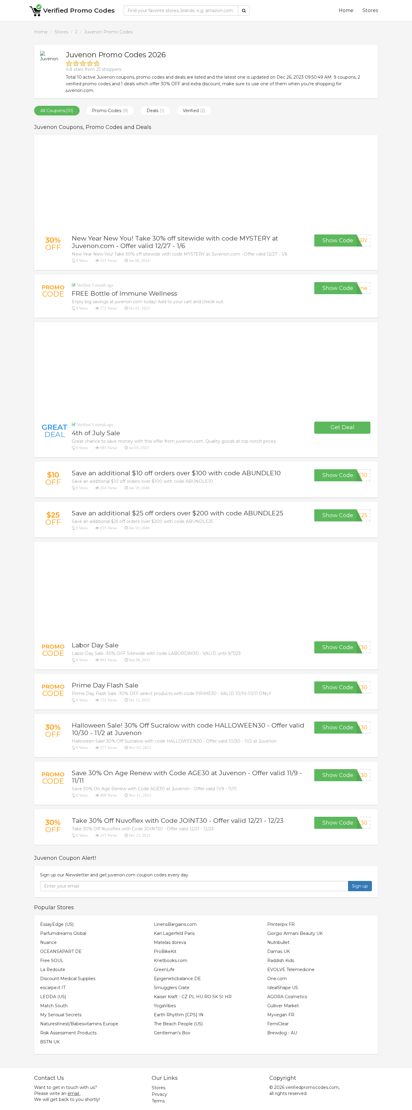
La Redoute (52, 969)
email (73, 1093)
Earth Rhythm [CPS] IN (179, 1014)
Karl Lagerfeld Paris (174, 933)
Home (346, 10)
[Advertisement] (206, 185)
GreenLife (164, 969)
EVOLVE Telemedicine (291, 969)
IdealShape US (282, 987)
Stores (370, 10)
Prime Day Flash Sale (105, 685)
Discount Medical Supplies (67, 978)
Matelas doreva (170, 942)
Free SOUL (51, 960)
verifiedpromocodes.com (312, 1087)
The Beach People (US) (178, 1024)
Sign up (360, 886)
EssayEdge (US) (57, 924)
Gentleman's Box (172, 1033)
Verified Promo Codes (79, 10)
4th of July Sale (96, 433)
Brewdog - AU (282, 1033)
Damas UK (278, 951)
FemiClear (278, 1024)
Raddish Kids (280, 960)
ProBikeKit (165, 951)
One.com (277, 978)
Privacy (159, 1094)
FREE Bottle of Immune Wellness (124, 293)
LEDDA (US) (53, 996)
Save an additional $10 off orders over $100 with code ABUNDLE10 (176, 473)
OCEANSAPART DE (61, 951)
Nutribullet (278, 942)
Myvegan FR (280, 1014)
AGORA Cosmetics (287, 996)
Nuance (48, 942)
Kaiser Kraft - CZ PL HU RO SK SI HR (193, 996)
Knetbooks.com (170, 960)
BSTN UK (50, 1042)
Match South (54, 1005)
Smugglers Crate (171, 987)
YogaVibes (165, 1005)
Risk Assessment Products (68, 1033)
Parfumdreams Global (63, 933)
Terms (158, 1101)
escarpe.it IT (52, 987)
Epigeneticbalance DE (177, 978)
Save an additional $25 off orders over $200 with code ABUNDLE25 (177, 513)
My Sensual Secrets (60, 1014)
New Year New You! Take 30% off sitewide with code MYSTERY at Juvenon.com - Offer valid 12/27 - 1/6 (175, 242)
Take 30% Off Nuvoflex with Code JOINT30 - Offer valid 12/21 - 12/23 (178, 820)
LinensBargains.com (175, 924)
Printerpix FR (281, 924)
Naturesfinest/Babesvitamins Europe (79, 1024)
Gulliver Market (283, 1005)
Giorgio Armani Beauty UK (295, 933)
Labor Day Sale (95, 645)
